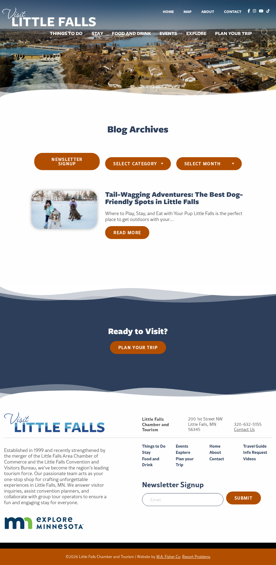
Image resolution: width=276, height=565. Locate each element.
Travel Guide (255, 446)
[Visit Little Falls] (49, 16)
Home (168, 11)
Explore (196, 33)
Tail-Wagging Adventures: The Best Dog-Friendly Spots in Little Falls (174, 197)
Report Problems (196, 556)
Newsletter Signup (66, 161)
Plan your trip (138, 347)
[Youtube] (261, 11)
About (207, 11)
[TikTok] (268, 11)
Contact (233, 11)
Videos (249, 459)
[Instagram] (254, 11)
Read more (127, 232)
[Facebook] (249, 11)
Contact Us (244, 429)
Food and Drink (131, 33)
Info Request (255, 452)
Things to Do (66, 33)
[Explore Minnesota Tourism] (57, 523)
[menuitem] (168, 11)
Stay (97, 33)
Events (168, 33)
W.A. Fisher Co (168, 556)
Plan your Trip (233, 33)
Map (188, 11)
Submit (243, 498)
